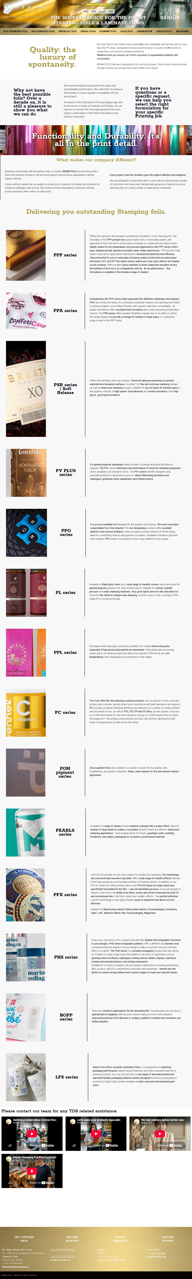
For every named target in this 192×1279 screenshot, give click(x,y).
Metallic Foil (68, 31)
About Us (75, 4)
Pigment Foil (107, 31)
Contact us (119, 4)
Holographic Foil (43, 31)
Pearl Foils (88, 31)
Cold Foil (126, 31)
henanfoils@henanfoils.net (15, 1266)
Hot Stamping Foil (15, 31)
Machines (182, 31)
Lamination (144, 31)
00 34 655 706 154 (66, 1256)
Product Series (97, 4)
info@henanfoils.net (156, 1256)
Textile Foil (164, 31)
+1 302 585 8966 (157, 1253)
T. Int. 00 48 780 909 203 (62, 1249)
